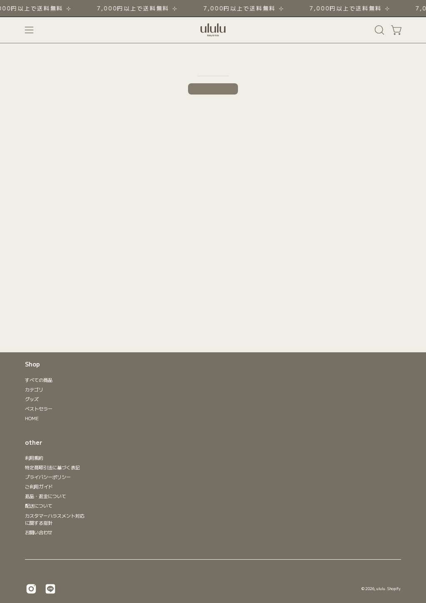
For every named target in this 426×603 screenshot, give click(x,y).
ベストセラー (38, 408)
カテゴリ (34, 389)
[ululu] (213, 30)
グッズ (32, 399)
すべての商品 (38, 379)
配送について (38, 506)
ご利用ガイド (39, 486)
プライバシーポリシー (48, 476)
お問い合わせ (38, 532)
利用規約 (34, 457)
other (33, 442)
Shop (32, 364)
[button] (378, 30)
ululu (380, 588)
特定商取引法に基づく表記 (52, 467)
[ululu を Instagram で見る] (31, 589)
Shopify (393, 588)
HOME (32, 418)
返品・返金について (45, 496)
